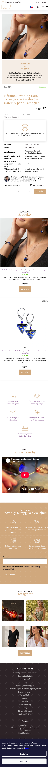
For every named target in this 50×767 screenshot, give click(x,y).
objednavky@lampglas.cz (13, 2)
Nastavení (24, 754)
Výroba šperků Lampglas (25, 685)
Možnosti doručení (11, 117)
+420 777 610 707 (42, 2)
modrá (31, 147)
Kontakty (25, 698)
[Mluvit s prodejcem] (25, 178)
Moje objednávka (25, 714)
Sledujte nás (25, 653)
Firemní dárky (25, 695)
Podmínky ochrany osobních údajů (25, 673)
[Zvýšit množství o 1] (30, 191)
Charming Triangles (32, 144)
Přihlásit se (10, 575)
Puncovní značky (25, 705)
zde (26, 748)
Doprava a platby (25, 679)
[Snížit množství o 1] (18, 191)
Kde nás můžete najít (25, 711)
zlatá (26, 147)
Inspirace (25, 701)
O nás (25, 682)
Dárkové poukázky (25, 692)
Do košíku (40, 191)
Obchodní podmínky (25, 676)
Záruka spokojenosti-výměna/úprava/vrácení (25, 689)
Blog (25, 708)
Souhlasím (24, 761)
